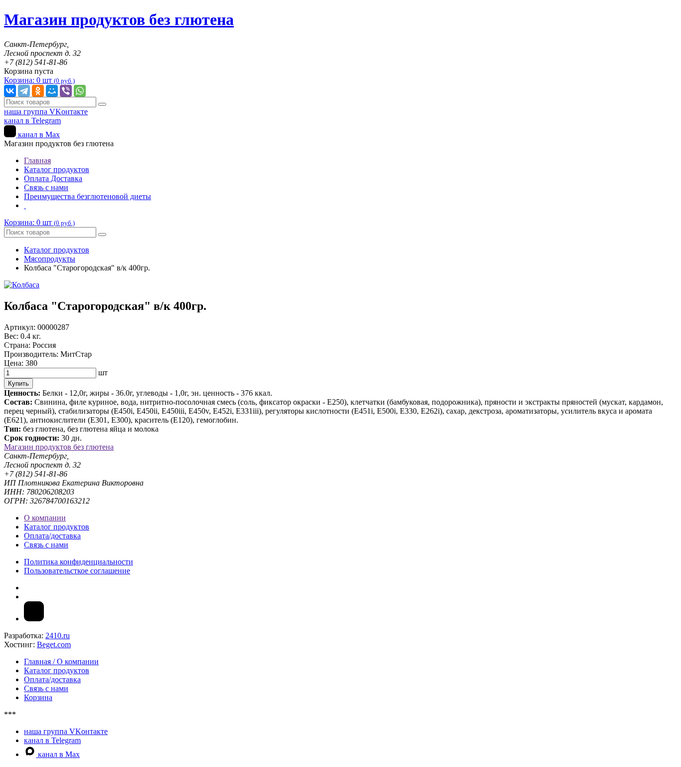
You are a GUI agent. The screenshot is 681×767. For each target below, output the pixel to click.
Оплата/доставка (52, 535)
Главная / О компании (61, 661)
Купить (18, 383)
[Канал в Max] (34, 618)
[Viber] (66, 91)
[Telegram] (24, 91)
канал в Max (38, 134)
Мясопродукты (49, 259)
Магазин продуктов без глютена (59, 447)
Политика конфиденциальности (78, 561)
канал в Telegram (32, 120)
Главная (37, 160)
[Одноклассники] (38, 91)
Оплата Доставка (53, 178)
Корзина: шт (39, 80)
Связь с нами (46, 187)
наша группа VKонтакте (46, 111)
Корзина (38, 697)
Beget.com (54, 644)
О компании (45, 517)
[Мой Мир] (52, 91)
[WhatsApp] (80, 91)
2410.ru (57, 635)
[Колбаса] (21, 284)
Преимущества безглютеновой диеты (87, 196)
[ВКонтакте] (10, 91)
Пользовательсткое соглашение (77, 570)
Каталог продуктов (56, 169)
